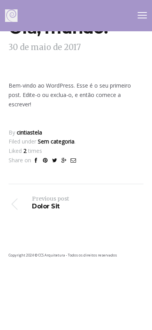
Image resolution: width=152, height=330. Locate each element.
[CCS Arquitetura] (11, 15)
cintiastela (29, 132)
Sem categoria (56, 141)
